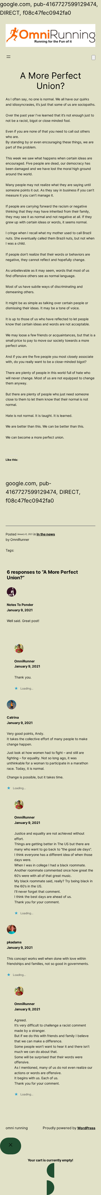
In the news (46, 534)
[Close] (10, 1146)
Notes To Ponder (20, 605)
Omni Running (17, 1128)
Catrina (13, 717)
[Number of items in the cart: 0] (93, 57)
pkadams (14, 942)
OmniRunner (24, 661)
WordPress (86, 1128)
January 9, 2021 (20, 610)
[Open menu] (8, 57)
